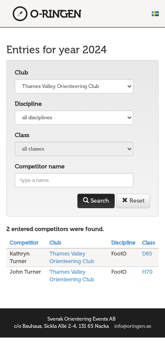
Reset (136, 200)
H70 (147, 272)
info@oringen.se (132, 326)
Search (99, 200)
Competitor (24, 242)
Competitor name (40, 166)
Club (21, 72)
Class (22, 135)
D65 (147, 253)
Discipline (28, 103)
